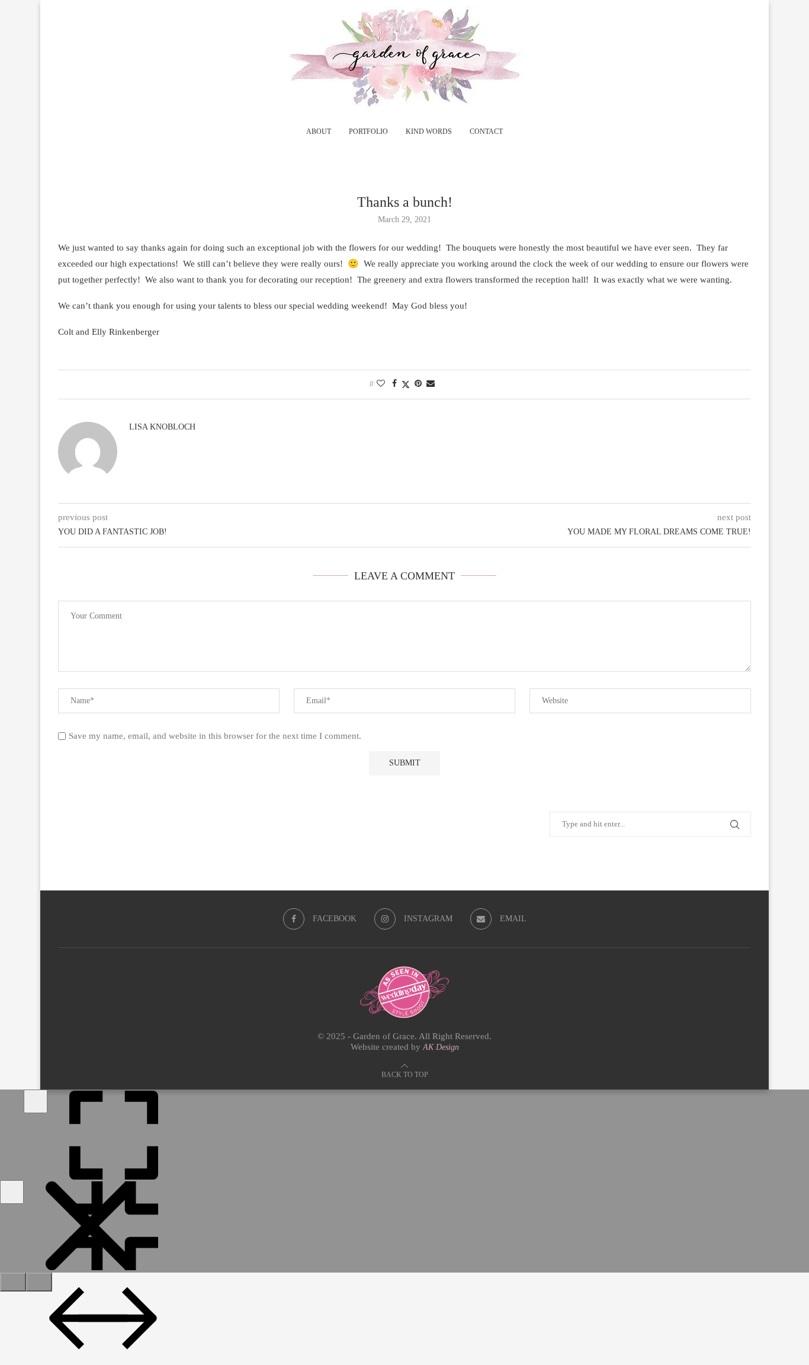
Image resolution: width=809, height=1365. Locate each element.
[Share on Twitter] (406, 384)
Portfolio (368, 131)
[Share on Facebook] (394, 384)
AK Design (441, 1047)
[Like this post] (381, 384)
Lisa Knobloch (162, 426)
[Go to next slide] (39, 1282)
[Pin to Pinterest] (418, 384)
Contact (486, 131)
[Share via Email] (430, 384)
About (318, 131)
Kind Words (429, 131)
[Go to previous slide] (13, 1282)
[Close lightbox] (12, 1192)
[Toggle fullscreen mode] (35, 1101)
